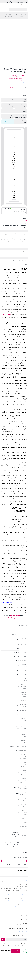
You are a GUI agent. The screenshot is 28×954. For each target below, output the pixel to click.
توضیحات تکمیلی (16, 260)
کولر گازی (22, 14)
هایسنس (11, 87)
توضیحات (24, 260)
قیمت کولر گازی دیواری (6, 602)
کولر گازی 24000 (14, 75)
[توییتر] (19, 932)
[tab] (24, 260)
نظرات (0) (9, 260)
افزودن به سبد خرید (16, 951)
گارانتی (25, 218)
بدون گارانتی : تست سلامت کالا (18, 220)
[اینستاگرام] (23, 932)
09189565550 (9, 2)
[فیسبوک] (26, 932)
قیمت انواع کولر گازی (15, 615)
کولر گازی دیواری (11, 78)
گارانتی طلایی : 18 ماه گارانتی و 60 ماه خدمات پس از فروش (15, 226)
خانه (26, 14)
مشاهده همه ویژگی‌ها (7, 121)
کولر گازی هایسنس (22, 80)
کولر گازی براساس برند (14, 14)
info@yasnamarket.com (22, 2)
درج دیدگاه (14, 860)
